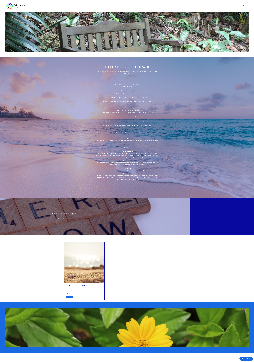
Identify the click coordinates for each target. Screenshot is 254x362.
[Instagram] (240, 6)
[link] (84, 286)
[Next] (248, 217)
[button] (69, 297)
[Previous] (5, 217)
